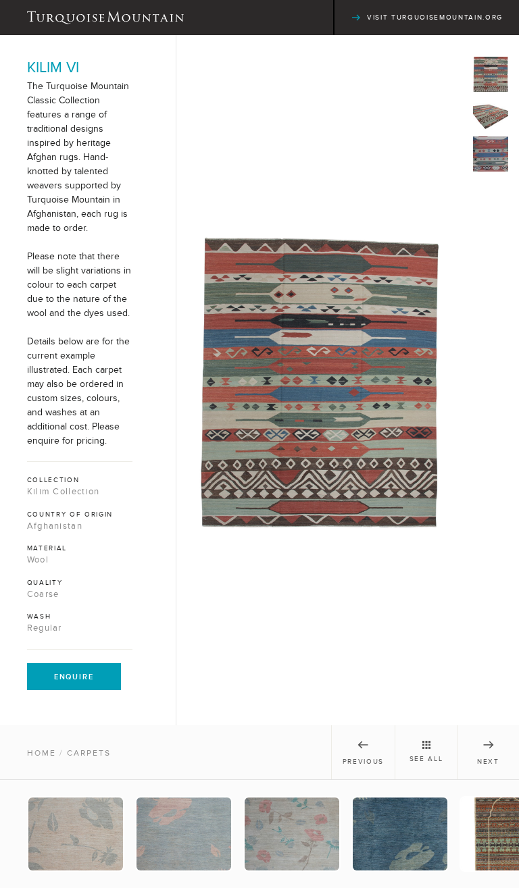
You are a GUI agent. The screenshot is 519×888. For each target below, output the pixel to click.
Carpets (89, 753)
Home (41, 753)
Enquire (74, 677)
